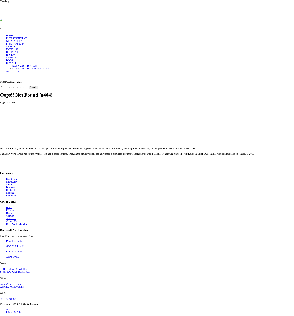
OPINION (11, 57)
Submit (33, 87)
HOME (9, 35)
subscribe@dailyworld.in (12, 286)
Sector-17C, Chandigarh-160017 (16, 271)
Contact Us (11, 221)
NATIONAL (12, 49)
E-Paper (10, 210)
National (10, 192)
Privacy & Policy (14, 312)
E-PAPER (11, 63)
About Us (11, 218)
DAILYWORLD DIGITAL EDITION (31, 68)
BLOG (9, 60)
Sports (9, 184)
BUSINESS (12, 52)
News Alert (11, 181)
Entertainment (13, 179)
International (12, 195)
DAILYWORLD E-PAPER (26, 66)
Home (9, 207)
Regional (10, 190)
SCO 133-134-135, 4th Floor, (14, 269)
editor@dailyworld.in (10, 284)
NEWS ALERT (14, 41)
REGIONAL (12, 55)
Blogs (9, 213)
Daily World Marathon (17, 224)
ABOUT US (12, 71)
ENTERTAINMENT (16, 38)
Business (10, 187)
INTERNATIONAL (16, 44)
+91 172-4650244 (8, 299)
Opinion (10, 215)
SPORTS (10, 46)
